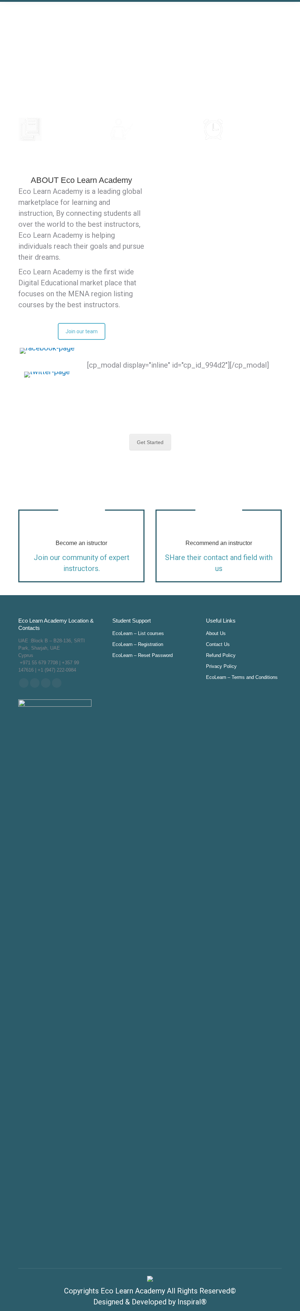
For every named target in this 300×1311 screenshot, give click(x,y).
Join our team (81, 331)
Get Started (150, 442)
